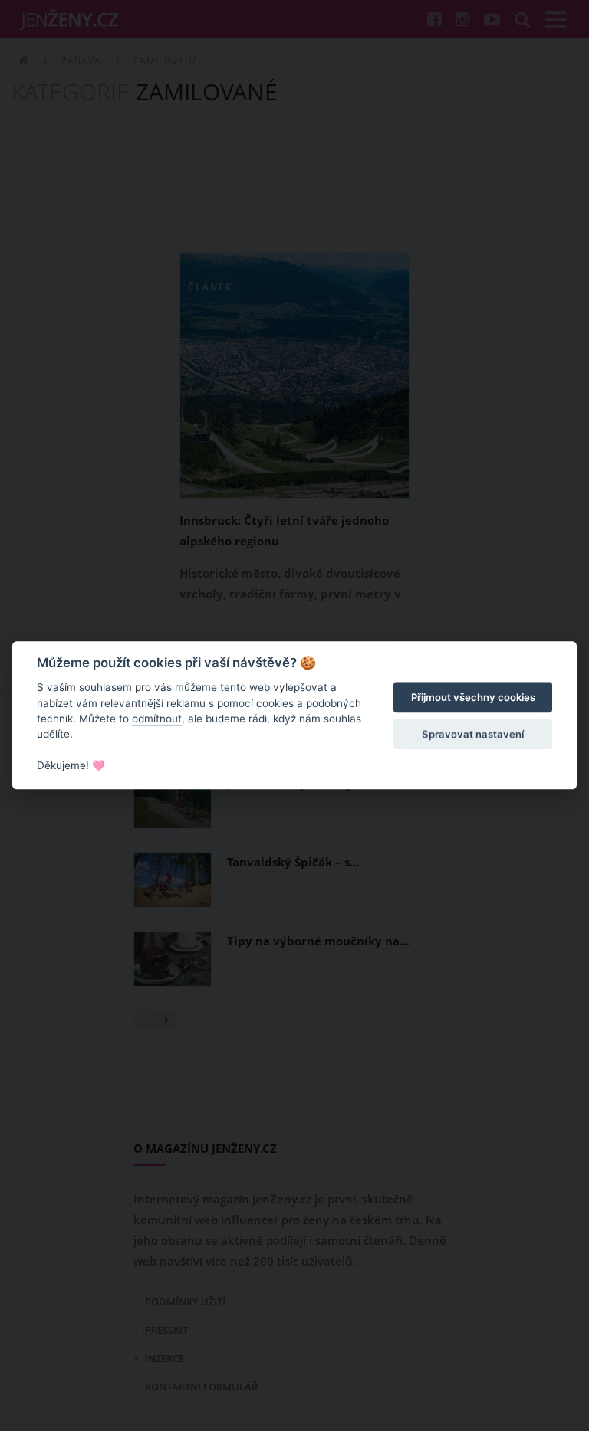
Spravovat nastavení (473, 734)
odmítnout (157, 718)
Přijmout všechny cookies (473, 697)
